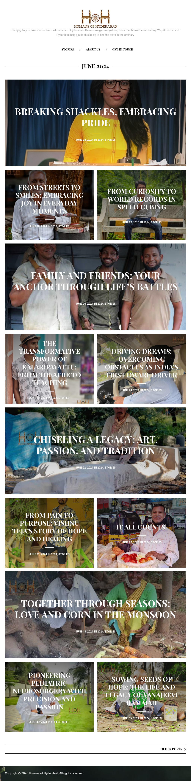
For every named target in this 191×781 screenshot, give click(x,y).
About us (93, 49)
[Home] (95, 18)
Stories (68, 49)
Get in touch (122, 49)
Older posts (171, 749)
